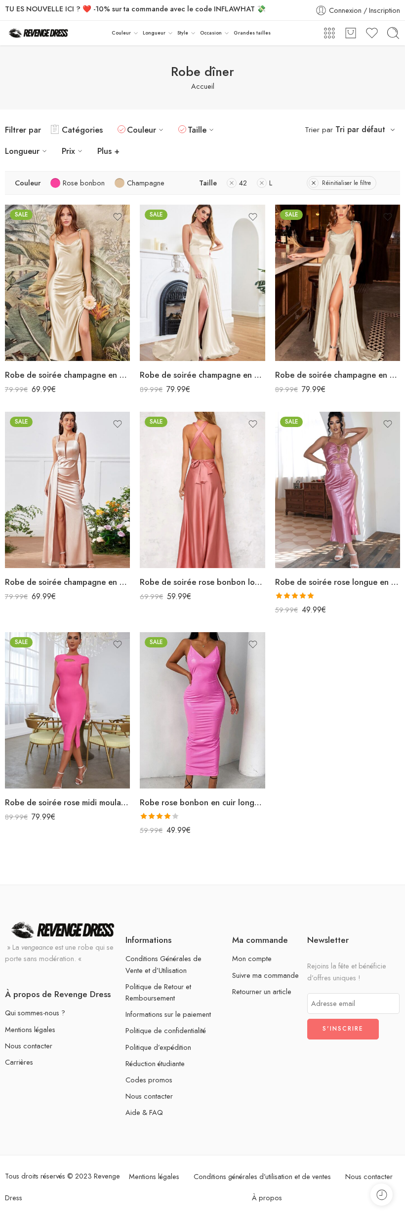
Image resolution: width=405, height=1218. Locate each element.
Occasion (211, 32)
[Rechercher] (393, 33)
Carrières (19, 1062)
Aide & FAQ (144, 1112)
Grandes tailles (252, 32)
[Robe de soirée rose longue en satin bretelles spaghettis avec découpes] (337, 490)
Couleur (121, 32)
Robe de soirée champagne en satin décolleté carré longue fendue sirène (202, 375)
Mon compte (252, 958)
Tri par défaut (360, 129)
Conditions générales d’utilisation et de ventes (262, 1176)
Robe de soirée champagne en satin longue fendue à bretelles (67, 582)
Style (182, 32)
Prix (68, 151)
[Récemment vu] (381, 1194)
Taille (197, 130)
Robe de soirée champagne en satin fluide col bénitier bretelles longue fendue (337, 375)
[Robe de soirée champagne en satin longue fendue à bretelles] (67, 490)
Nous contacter (28, 1045)
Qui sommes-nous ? (35, 1012)
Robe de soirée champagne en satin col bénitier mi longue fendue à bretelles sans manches (67, 375)
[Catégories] (329, 33)
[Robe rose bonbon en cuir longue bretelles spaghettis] (202, 710)
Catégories (82, 130)
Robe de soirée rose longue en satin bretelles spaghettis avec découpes (337, 582)
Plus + (108, 151)
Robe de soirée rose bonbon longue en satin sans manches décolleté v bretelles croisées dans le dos (202, 582)
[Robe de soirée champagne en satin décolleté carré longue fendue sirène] (202, 283)
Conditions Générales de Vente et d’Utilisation (163, 964)
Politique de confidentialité (165, 1030)
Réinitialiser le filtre (346, 183)
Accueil (202, 86)
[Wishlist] (117, 217)
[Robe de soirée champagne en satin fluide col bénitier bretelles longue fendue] (337, 283)
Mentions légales (30, 1029)
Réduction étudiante (155, 1063)
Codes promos (148, 1080)
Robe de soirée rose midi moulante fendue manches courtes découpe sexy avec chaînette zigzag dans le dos (67, 802)
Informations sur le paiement (168, 1014)
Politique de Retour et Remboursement (158, 992)
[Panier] (351, 33)
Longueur (154, 32)
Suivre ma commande (265, 975)
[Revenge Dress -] (38, 33)
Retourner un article (261, 991)
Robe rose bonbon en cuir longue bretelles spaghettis (202, 802)
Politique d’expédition (158, 1047)
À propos (267, 1197)
